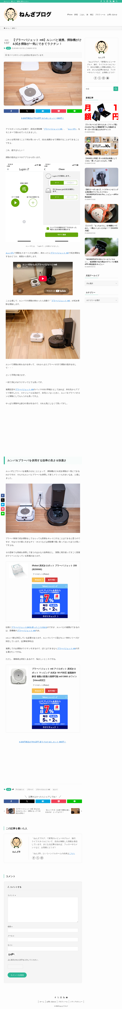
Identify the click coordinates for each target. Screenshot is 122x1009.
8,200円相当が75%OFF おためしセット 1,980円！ (42, 118)
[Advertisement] (43, 429)
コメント (12, 895)
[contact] (113, 1)
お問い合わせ (51, 1001)
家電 (8, 48)
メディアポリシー (76, 1001)
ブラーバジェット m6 (53, 129)
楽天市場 (51, 580)
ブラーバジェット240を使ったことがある (29, 627)
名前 (10, 926)
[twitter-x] (104, 1)
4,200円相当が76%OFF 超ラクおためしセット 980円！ (42, 741)
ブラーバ (30, 789)
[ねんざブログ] (27, 14)
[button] (11, 111)
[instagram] (107, 1)
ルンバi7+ (72, 129)
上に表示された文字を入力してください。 (23, 959)
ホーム (42, 1001)
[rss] (110, 1)
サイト (10, 945)
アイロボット (20, 789)
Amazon (38, 580)
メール (11, 935)
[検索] (116, 1)
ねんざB (16, 851)
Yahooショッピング (49, 586)
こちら (72, 853)
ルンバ (55, 789)
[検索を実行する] (115, 89)
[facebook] (101, 1)
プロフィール (63, 1001)
